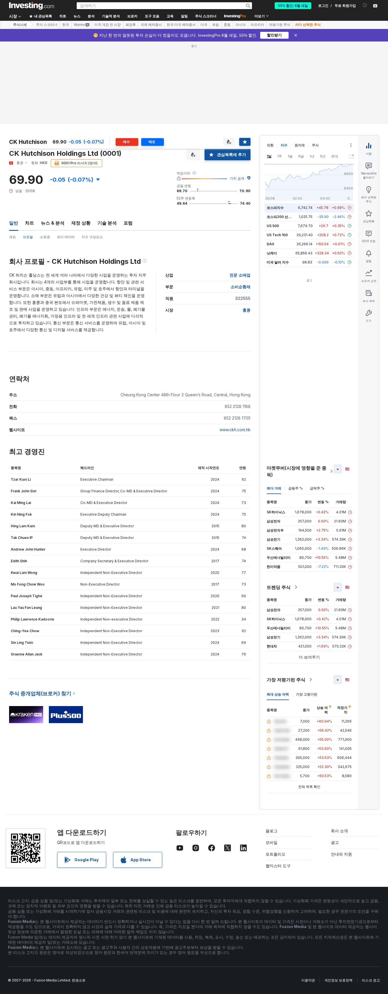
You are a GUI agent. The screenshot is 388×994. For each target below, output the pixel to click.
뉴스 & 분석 (52, 223)
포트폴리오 (275, 854)
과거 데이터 (66, 237)
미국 (204, 25)
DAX (270, 244)
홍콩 (247, 310)
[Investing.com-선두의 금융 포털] (31, 6)
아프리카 (257, 25)
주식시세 (20, 25)
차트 (29, 223)
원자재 (300, 145)
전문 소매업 (240, 275)
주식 (315, 145)
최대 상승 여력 (278, 694)
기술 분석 (107, 223)
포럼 (128, 223)
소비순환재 (241, 286)
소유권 (45, 237)
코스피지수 (275, 208)
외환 (270, 145)
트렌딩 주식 (279, 587)
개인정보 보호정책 (338, 980)
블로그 (272, 830)
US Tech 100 (277, 235)
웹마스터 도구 (278, 865)
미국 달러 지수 (278, 262)
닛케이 (272, 253)
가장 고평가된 (306, 694)
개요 (12, 237)
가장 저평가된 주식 (286, 679)
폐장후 (131, 25)
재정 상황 (81, 223)
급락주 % (317, 488)
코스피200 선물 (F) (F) (284, 217)
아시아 (240, 25)
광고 (335, 842)
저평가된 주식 (279, 25)
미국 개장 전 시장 (107, 25)
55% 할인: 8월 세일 (293, 6)
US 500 (273, 226)
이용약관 (308, 980)
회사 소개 (339, 830)
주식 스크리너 (205, 16)
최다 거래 (274, 488)
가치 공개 (237, 178)
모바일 (272, 842)
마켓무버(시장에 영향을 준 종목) (296, 471)
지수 (284, 145)
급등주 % (295, 488)
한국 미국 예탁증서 (181, 25)
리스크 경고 (371, 980)
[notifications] (365, 5)
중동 (227, 25)
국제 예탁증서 (151, 25)
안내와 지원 (341, 854)
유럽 (215, 25)
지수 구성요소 (92, 237)
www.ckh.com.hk (235, 429)
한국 (65, 25)
